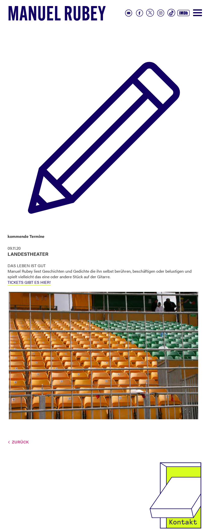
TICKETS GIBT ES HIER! (29, 282)
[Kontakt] (175, 495)
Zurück (20, 442)
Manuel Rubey (57, 15)
